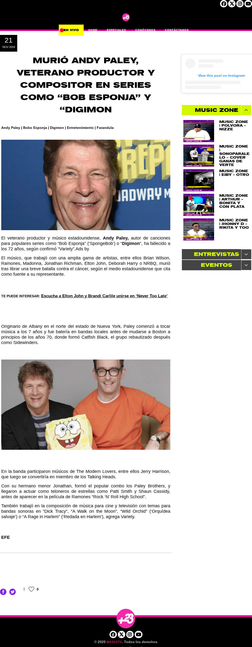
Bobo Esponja (35, 128)
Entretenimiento (80, 128)
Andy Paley (10, 128)
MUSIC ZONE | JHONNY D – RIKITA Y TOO (234, 223)
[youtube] (248, 5)
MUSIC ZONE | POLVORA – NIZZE (233, 125)
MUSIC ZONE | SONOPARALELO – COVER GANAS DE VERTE (234, 156)
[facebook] (223, 5)
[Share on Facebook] (3, 592)
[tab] (217, 110)
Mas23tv (114, 642)
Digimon (57, 128)
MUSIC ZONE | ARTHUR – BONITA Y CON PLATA (233, 201)
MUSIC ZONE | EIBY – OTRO (234, 173)
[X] (232, 5)
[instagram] (240, 5)
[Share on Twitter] (12, 592)
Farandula (105, 128)
